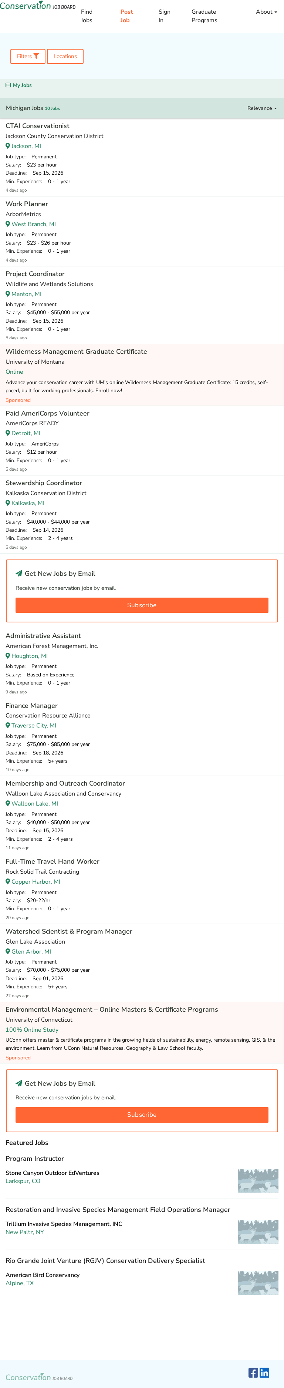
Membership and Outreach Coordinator (65, 783)
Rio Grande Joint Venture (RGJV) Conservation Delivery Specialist (105, 1260)
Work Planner (27, 203)
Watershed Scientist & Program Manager (69, 931)
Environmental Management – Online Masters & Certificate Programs (112, 1009)
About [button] (265, 12)
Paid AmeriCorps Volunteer (47, 413)
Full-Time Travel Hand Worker (52, 861)
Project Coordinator (35, 273)
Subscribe (142, 605)
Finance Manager (32, 705)
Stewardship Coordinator (44, 482)
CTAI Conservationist (38, 125)
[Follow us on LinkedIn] (264, 1373)
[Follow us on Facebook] (253, 1373)
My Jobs (22, 85)
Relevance (260, 108)
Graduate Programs (204, 16)
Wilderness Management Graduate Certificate (76, 351)
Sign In (164, 16)
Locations (65, 56)
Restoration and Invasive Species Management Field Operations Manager (118, 1209)
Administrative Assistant (43, 635)
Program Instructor (35, 1158)
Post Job (127, 16)
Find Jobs (86, 16)
